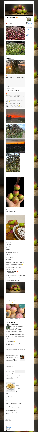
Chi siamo (8, 15)
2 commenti (22, 375)
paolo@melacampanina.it (9, 427)
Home (6, 15)
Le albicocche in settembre (10, 295)
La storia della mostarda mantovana (29, 25)
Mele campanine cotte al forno (10, 365)
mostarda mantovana (20, 349)
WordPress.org (28, 35)
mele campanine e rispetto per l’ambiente (22, 15)
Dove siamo (11, 15)
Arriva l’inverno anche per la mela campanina (12, 90)
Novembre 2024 (28, 30)
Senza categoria (9, 88)
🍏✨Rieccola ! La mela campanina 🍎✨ (12, 17)
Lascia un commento (12, 88)
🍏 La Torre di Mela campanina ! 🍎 (11, 175)
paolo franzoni (23, 349)
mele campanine (17, 349)
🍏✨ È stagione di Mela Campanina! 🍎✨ (12, 271)
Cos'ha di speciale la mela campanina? (29, 23)
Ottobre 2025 (28, 29)
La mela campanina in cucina (10, 375)
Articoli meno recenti (7, 416)
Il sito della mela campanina (11, 2)
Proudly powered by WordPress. (29, 430)
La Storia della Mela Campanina (10, 322)
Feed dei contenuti (28, 34)
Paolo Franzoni (12, 59)
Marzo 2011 (28, 31)
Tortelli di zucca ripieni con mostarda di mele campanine (14, 377)
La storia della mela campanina (10, 349)
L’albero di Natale (8, 58)
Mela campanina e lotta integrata (15, 15)
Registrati (27, 33)
